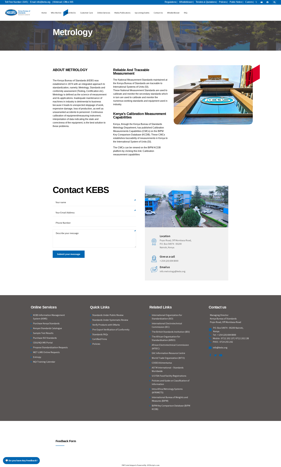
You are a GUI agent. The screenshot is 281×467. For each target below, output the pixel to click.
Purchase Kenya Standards (46, 323)
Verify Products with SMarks (106, 324)
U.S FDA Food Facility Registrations (169, 375)
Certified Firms (99, 339)
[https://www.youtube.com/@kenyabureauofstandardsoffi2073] (262, 2)
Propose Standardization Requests (50, 347)
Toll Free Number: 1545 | (16, 2)
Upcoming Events (142, 12)
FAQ (185, 12)
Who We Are (56, 12)
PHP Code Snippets (129, 465)
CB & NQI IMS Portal (43, 342)
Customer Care (86, 12)
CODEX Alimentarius (162, 362)
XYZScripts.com (153, 465)
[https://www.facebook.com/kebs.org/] (268, 2)
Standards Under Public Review (107, 315)
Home (44, 12)
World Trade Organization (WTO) (168, 358)
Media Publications (122, 12)
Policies (96, 343)
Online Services (103, 12)
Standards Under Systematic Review (110, 319)
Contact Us (158, 12)
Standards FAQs (100, 334)
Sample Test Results (43, 333)
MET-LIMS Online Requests (46, 352)
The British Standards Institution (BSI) (171, 331)
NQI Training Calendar (44, 361)
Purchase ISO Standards (45, 337)
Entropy (37, 357)
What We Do (71, 12)
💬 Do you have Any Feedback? (21, 460)
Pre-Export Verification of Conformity (110, 329)
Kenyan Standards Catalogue (47, 328)
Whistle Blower (173, 12)
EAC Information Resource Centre (168, 353)
